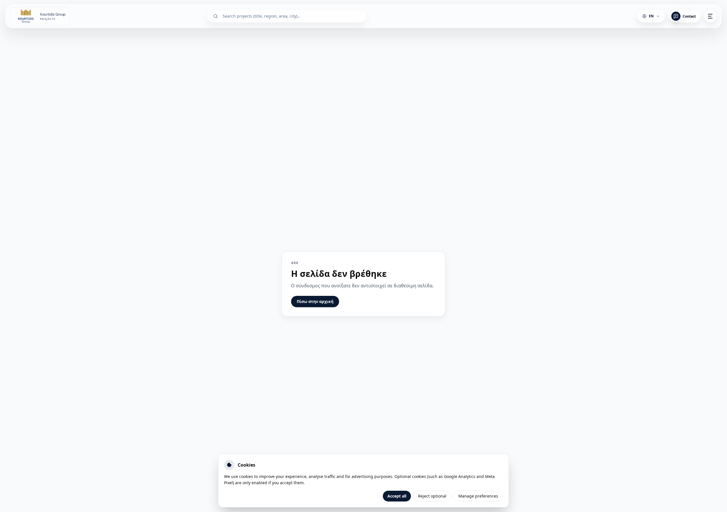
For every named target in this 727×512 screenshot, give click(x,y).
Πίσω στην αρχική (315, 301)
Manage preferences (478, 496)
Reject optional (432, 496)
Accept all (396, 496)
